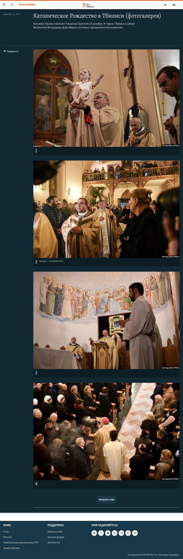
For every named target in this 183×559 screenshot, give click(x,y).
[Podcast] (135, 533)
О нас (6, 532)
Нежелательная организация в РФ (20, 543)
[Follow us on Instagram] (114, 533)
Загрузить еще (106, 499)
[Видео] (174, 5)
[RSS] (128, 533)
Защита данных (11, 548)
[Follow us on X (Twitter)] (101, 533)
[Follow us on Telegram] (121, 533)
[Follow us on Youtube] (108, 533)
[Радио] (165, 5)
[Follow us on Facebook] (94, 533)
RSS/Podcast (53, 543)
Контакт (7, 537)
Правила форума (55, 537)
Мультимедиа (27, 5)
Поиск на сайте (55, 532)
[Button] (11, 52)
